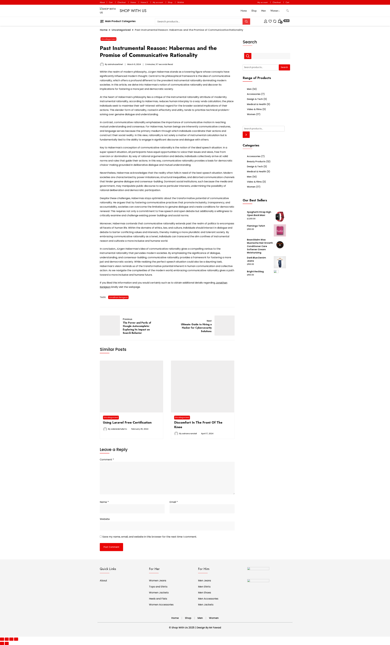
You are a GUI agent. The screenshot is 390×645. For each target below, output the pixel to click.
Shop (170, 2)
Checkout (121, 2)
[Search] (246, 134)
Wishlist (180, 2)
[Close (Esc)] (2, 639)
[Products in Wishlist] (270, 21)
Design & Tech (255, 99)
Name (104, 502)
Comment (107, 459)
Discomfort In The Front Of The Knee (198, 424)
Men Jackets (205, 604)
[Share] (7, 639)
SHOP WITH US (133, 11)
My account (158, 2)
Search (250, 41)
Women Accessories (161, 604)
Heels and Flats (158, 598)
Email (174, 502)
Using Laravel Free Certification (127, 422)
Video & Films (254, 109)
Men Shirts (204, 586)
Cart (110, 2)
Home (133, 2)
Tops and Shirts (158, 586)
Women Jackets (159, 592)
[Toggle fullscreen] (11, 639)
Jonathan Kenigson (118, 297)
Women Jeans (157, 580)
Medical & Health (256, 104)
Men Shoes (204, 592)
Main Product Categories (120, 21)
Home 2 (144, 2)
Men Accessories (208, 598)
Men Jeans (204, 580)
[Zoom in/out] (16, 639)
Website (105, 519)
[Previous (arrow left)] (2, 643)
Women (274, 10)
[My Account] (265, 21)
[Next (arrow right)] (7, 643)
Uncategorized (108, 39)
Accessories (254, 94)
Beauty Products (256, 161)
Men (263, 10)
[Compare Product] (274, 21)
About (102, 2)
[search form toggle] (287, 11)
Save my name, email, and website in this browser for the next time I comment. (149, 536)
